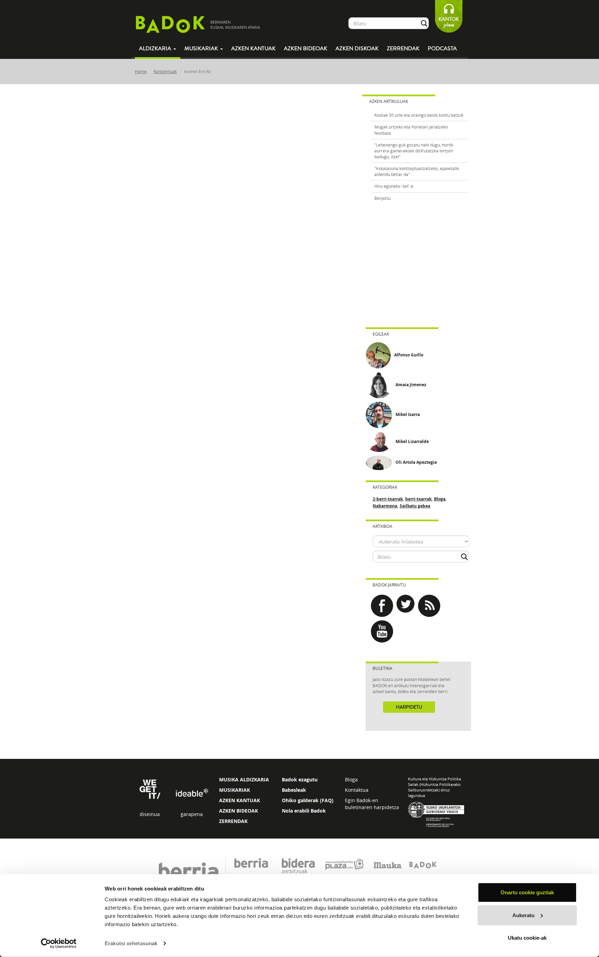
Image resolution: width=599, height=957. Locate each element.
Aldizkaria (156, 48)
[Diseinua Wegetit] (150, 789)
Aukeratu (523, 915)
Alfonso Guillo (408, 355)
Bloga (439, 499)
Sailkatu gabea (415, 506)
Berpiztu (382, 198)
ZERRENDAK (233, 821)
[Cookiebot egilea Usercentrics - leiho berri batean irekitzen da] (58, 943)
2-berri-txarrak (388, 499)
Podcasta (442, 48)
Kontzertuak (165, 71)
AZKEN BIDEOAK (238, 810)
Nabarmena (385, 506)
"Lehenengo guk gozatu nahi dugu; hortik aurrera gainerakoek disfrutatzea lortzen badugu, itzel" (413, 150)
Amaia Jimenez (411, 385)
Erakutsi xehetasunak (131, 943)
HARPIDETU (409, 707)
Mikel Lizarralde (412, 441)
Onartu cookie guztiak (527, 892)
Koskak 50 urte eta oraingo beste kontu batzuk (418, 115)
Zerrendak (403, 48)
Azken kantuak (253, 48)
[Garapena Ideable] (191, 793)
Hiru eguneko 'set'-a (393, 186)
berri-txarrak (418, 499)
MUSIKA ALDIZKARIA (244, 779)
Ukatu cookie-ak (527, 938)
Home (141, 71)
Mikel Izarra (408, 414)
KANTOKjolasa (449, 22)
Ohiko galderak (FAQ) (307, 800)
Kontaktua (356, 790)
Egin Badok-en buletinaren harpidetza (372, 803)
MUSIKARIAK (234, 790)
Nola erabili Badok (304, 810)
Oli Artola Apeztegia (416, 462)
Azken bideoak (305, 48)
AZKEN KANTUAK (239, 800)
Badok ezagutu (300, 779)
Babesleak (294, 790)
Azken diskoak (357, 48)
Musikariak (201, 48)
